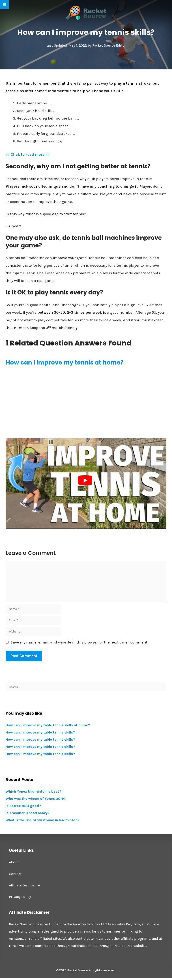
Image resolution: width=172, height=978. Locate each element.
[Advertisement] (86, 402)
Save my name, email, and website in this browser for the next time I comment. (79, 642)
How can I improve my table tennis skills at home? (48, 725)
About (14, 862)
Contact (15, 874)
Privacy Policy (20, 896)
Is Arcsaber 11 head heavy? (27, 813)
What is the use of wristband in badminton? (43, 820)
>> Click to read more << (27, 154)
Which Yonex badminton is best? (33, 791)
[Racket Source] (86, 12)
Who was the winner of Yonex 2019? (36, 798)
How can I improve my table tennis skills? (40, 732)
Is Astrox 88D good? (23, 806)
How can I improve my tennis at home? (64, 362)
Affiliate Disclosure (24, 885)
